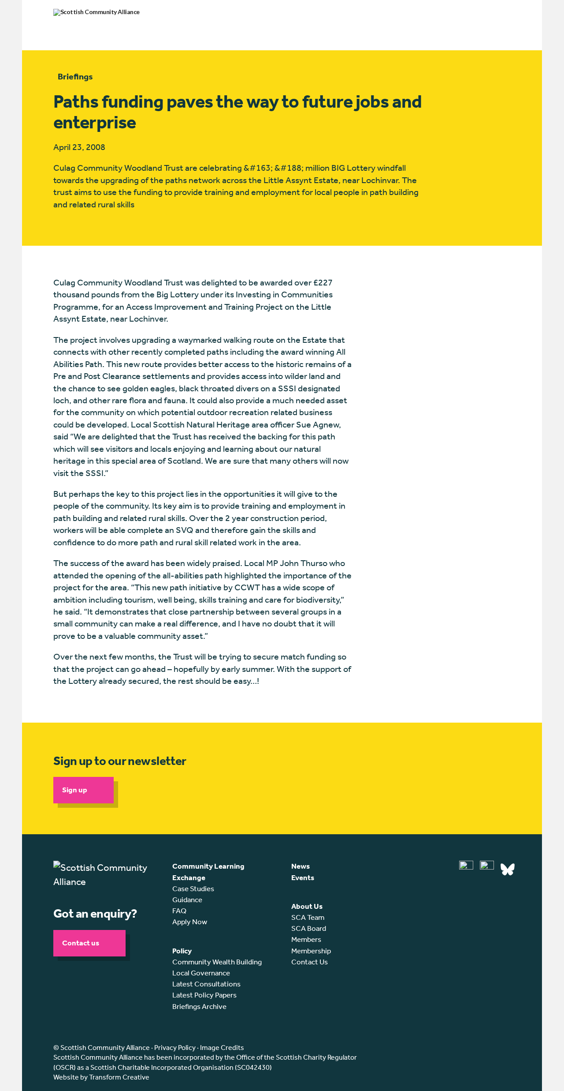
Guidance (187, 899)
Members (306, 939)
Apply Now (189, 921)
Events (302, 877)
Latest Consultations (206, 983)
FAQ (179, 910)
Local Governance (201, 972)
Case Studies (193, 888)
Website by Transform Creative (101, 1077)
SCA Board (308, 928)
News (300, 866)
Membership (311, 950)
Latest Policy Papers (204, 994)
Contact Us (309, 961)
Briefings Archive (199, 1006)
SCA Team (307, 917)
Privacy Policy (175, 1047)
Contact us (80, 942)
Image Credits (222, 1047)
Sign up (74, 789)
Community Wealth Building (217, 961)
